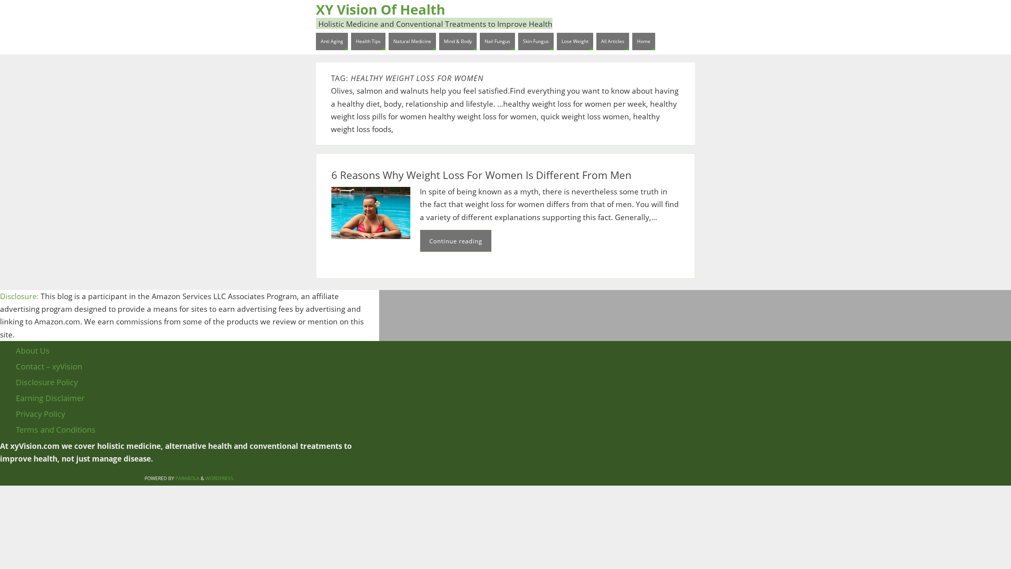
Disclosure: (19, 296)
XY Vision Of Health (380, 9)
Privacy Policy (40, 414)
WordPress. (220, 478)
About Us (33, 350)
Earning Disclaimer (50, 398)
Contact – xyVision (49, 366)
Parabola (187, 478)
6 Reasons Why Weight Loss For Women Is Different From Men (481, 175)
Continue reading (455, 241)
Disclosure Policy (47, 382)
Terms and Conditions (56, 429)
